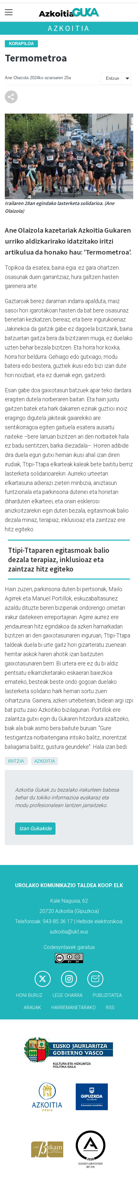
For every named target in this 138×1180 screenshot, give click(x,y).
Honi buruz (29, 995)
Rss (110, 1007)
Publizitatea (107, 995)
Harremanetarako (73, 1007)
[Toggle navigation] (9, 12)
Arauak (32, 1007)
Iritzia (15, 761)
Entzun (112, 78)
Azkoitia (69, 28)
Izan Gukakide (35, 828)
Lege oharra (67, 995)
